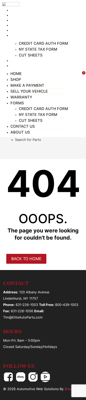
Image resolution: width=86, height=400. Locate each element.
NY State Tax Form (38, 49)
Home (16, 73)
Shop (15, 79)
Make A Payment (27, 85)
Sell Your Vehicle (29, 91)
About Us (21, 65)
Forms (18, 35)
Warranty (21, 97)
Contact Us (22, 126)
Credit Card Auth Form (43, 43)
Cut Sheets (31, 55)
